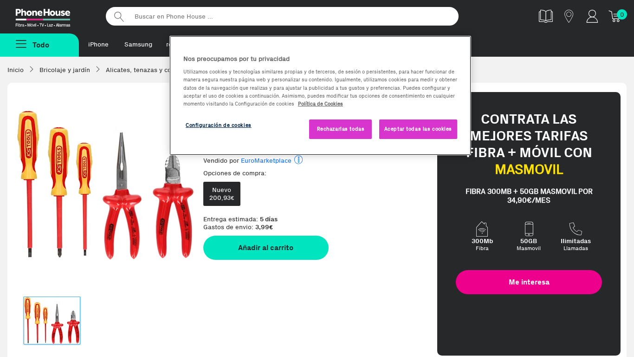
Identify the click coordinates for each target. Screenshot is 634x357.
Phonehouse (51, 16)
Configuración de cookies (219, 125)
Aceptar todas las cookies (418, 129)
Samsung (138, 44)
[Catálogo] (545, 16)
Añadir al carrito (265, 247)
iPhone (98, 44)
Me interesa (529, 282)
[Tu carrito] (615, 16)
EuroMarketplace (266, 161)
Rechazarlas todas (341, 129)
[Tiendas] (569, 16)
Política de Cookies (320, 103)
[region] (320, 95)
